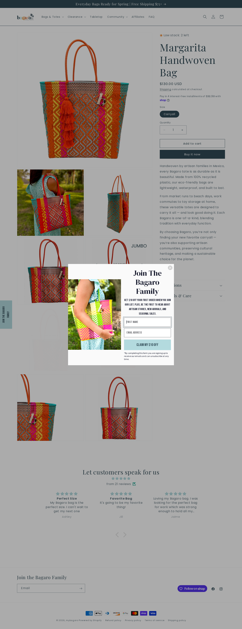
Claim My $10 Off (147, 345)
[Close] (170, 267)
